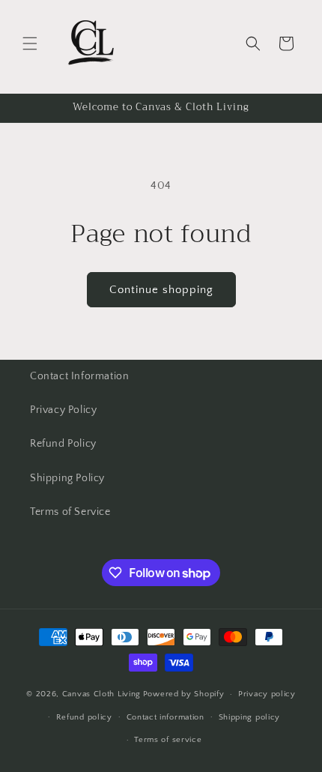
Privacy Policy (63, 410)
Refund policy (84, 717)
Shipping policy (250, 717)
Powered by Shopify (184, 694)
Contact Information (79, 376)
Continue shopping (161, 289)
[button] (29, 43)
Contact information (165, 717)
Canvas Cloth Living (101, 694)
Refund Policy (63, 444)
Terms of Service (70, 512)
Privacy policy (267, 694)
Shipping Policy (67, 478)
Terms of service (167, 739)
